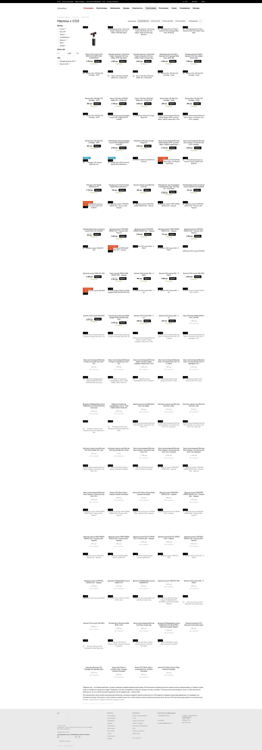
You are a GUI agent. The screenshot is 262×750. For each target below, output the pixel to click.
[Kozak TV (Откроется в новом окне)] (123, 1)
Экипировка (115, 8)
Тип (58, 58)
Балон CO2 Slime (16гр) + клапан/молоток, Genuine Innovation (144, 669)
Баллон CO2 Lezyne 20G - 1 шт (169, 316)
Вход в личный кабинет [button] (140, 715)
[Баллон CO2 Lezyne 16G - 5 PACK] (194, 565)
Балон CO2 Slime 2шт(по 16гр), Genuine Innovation (169, 668)
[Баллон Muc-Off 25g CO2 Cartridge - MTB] (94, 83)
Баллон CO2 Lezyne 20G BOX (193, 273)
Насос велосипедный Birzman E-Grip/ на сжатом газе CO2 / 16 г (93, 361)
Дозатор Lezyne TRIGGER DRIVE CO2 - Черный (169, 493)
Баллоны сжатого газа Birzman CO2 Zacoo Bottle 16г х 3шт (94, 449)
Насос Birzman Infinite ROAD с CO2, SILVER (193, 316)
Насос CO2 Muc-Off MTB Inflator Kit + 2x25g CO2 (119, 99)
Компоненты (137, 8)
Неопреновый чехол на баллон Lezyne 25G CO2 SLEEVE (94, 230)
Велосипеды (102, 8)
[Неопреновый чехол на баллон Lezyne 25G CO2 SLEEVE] (94, 214)
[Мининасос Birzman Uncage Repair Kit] (144, 125)
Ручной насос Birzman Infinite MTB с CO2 (119, 624)
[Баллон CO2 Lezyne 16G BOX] (94, 608)
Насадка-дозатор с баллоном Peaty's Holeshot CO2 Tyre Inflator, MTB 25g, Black (118, 56)
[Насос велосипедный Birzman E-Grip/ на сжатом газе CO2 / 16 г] (94, 344)
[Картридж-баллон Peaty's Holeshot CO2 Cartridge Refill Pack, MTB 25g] (169, 39)
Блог (104, 1)
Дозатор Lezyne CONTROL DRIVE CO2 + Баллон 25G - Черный (194, 538)
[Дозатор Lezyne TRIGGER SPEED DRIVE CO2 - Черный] (144, 214)
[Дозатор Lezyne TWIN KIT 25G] (169, 565)
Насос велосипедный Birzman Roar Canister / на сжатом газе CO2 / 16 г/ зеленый (168, 450)
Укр (184, 1)
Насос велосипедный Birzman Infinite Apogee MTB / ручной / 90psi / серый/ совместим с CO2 (168, 143)
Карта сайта (136, 733)
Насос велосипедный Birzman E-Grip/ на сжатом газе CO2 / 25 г (118, 361)
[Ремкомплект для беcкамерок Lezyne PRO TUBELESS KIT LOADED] (119, 125)
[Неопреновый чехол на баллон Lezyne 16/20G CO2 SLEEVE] (194, 169)
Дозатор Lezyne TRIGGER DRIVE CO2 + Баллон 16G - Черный (119, 231)
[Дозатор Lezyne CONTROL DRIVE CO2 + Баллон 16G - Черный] (194, 214)
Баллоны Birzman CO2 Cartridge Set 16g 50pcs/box (93, 668)
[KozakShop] (62, 717)
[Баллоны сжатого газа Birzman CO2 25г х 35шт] (169, 389)
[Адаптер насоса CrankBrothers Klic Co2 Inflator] (144, 389)
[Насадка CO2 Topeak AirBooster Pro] (94, 169)
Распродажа (88, 8)
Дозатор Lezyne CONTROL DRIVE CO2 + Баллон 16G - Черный (194, 231)
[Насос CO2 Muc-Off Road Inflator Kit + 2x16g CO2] (144, 83)
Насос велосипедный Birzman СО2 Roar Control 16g (143, 624)
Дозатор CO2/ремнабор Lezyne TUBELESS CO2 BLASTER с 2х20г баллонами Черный (169, 625)
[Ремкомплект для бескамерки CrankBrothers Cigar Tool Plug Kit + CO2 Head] (169, 169)
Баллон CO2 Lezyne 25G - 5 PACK (169, 274)
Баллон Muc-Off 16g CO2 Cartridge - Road (169, 99)
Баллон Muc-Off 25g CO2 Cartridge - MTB (94, 99)
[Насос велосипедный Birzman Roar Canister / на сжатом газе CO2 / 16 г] (144, 433)
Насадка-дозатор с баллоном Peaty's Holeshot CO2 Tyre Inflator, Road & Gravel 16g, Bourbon (143, 57)
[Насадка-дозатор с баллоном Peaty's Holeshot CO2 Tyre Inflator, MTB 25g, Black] (119, 39)
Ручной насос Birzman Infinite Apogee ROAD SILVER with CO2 (119, 317)
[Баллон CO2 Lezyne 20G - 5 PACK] (144, 258)
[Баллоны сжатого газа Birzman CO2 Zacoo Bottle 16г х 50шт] (119, 433)
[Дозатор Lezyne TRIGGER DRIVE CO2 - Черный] (169, 477)
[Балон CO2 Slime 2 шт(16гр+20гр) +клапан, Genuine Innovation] (119, 652)
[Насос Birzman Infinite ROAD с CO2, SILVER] (194, 300)
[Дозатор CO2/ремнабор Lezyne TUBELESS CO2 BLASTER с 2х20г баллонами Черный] (169, 608)
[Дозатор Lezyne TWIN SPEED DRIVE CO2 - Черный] (169, 214)
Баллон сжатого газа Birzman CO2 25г (144, 186)
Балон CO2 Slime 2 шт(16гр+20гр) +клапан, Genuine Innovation (119, 669)
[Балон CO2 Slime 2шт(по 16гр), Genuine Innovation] (169, 652)
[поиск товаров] (204, 8)
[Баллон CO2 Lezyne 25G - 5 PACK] (169, 258)
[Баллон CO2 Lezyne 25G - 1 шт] (144, 300)
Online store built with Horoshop (65, 745)
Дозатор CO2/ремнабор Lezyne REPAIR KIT (144, 582)
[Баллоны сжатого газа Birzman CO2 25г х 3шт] (194, 389)
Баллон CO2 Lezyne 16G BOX (93, 623)
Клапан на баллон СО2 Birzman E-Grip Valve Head (194, 624)
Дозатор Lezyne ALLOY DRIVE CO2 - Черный (169, 537)
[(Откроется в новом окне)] (76, 737)
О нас (59, 1)
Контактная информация (93, 1)
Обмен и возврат (80, 1)
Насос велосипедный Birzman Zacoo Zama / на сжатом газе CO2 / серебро (193, 142)
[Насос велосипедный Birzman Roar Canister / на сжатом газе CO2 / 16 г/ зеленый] (169, 433)
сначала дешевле (167, 21)
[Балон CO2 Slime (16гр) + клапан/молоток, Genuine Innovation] (144, 652)
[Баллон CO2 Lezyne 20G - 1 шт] (169, 300)
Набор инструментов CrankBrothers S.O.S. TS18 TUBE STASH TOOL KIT (119, 406)
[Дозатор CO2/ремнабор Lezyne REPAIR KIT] (144, 565)
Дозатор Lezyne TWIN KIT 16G (94, 273)
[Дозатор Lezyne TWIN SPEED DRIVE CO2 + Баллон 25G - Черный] (119, 521)
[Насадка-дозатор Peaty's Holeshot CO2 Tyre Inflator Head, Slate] (194, 39)
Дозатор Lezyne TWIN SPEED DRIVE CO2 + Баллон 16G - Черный (93, 538)
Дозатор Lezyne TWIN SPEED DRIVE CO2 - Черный (168, 230)
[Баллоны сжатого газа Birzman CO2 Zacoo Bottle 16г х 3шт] (94, 433)
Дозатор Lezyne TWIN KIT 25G (169, 581)
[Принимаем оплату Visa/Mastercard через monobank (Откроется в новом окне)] (73, 734)
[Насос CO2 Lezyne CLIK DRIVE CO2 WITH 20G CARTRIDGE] (94, 39)
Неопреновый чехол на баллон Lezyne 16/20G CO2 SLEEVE (194, 186)
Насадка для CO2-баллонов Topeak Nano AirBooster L (119, 186)
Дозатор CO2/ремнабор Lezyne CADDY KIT (119, 582)
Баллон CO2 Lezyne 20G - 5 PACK (144, 274)
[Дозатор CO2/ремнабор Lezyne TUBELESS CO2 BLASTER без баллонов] (94, 389)
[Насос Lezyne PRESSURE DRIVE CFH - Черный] (119, 258)
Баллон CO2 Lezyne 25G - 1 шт (144, 316)
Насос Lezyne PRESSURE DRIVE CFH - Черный (119, 274)
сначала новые (155, 21)
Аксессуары (151, 8)
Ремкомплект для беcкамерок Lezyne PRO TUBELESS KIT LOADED (118, 142)
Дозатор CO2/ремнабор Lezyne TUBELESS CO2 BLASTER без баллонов (94, 406)
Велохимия (163, 8)
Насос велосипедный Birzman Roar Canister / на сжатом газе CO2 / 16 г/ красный (193, 450)
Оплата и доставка (67, 1)
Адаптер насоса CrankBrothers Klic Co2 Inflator (144, 405)
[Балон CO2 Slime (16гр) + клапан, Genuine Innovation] (119, 477)
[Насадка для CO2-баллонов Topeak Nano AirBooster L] (119, 169)
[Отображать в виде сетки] (200, 21)
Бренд (60, 26)
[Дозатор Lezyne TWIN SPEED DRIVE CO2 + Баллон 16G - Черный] (94, 521)
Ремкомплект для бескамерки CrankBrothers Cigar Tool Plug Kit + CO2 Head (168, 186)
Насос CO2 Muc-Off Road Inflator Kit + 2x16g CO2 (144, 99)
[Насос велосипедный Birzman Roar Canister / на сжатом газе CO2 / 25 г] (94, 477)
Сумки (174, 8)
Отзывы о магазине (112, 1)
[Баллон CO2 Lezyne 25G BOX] (94, 300)
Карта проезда (186, 722)
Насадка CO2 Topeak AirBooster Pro (93, 186)
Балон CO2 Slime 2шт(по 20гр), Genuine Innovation (144, 493)
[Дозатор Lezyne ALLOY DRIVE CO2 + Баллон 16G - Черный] (144, 521)
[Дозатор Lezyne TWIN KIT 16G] (94, 258)
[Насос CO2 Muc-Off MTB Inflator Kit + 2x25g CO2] (119, 83)
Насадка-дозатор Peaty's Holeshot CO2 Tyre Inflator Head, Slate (194, 56)
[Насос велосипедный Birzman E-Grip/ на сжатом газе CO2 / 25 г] (119, 344)
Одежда (126, 8)
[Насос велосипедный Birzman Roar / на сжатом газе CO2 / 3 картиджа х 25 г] (194, 344)
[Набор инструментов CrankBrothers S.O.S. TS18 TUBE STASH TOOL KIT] (119, 389)
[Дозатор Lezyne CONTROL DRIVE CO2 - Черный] (94, 565)
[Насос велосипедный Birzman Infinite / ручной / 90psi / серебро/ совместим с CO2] (144, 344)
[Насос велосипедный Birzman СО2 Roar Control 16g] (144, 608)
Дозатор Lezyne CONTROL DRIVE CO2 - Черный (93, 582)
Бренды (196, 8)
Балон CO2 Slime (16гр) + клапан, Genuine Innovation (119, 493)
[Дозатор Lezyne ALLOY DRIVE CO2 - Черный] (169, 521)
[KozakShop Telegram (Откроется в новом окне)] (121, 1)
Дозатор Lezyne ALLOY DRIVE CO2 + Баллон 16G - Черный (144, 537)
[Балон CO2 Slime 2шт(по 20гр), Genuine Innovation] (144, 477)
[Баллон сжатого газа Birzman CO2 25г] (144, 169)
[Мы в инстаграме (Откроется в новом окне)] (126, 1)
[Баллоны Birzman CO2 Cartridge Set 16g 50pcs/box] (94, 652)
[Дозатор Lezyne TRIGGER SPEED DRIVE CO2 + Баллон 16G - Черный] (194, 477)
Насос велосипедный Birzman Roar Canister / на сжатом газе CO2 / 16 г (143, 450)
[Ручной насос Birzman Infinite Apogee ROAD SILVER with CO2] (119, 300)
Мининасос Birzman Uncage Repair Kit (144, 141)
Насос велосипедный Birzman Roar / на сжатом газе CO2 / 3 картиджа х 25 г (193, 361)
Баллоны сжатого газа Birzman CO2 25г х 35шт (169, 405)
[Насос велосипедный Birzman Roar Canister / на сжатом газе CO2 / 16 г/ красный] (194, 433)
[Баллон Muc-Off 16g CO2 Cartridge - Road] (169, 83)
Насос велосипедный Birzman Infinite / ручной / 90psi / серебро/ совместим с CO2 (143, 361)
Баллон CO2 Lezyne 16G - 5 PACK (194, 582)
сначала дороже (180, 21)
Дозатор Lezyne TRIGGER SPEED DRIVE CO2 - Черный (143, 230)
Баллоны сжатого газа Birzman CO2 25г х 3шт (194, 405)
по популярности (143, 21)
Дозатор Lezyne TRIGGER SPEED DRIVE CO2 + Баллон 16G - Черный (193, 494)
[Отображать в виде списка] (203, 21)
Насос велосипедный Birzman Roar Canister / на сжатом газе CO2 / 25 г (93, 494)
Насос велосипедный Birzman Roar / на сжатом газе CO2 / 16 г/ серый (169, 361)
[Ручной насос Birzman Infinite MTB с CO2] (119, 608)
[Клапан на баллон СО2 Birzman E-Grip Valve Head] (194, 608)
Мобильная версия (65, 741)
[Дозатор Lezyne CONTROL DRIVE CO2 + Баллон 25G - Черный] (194, 521)
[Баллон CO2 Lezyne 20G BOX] (194, 258)
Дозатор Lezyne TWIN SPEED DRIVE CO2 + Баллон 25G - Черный (118, 538)
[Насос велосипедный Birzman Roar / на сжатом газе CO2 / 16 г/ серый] (169, 344)
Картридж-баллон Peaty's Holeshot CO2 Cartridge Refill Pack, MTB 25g (169, 56)
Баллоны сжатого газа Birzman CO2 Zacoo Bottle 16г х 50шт (119, 449)
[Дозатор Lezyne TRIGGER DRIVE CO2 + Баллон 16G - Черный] (119, 214)
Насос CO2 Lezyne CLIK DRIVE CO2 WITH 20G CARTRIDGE (93, 56)
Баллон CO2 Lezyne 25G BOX (93, 316)
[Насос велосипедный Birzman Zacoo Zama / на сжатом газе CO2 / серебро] (194, 125)
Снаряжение (185, 8)
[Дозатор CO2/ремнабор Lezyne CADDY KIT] (119, 565)
